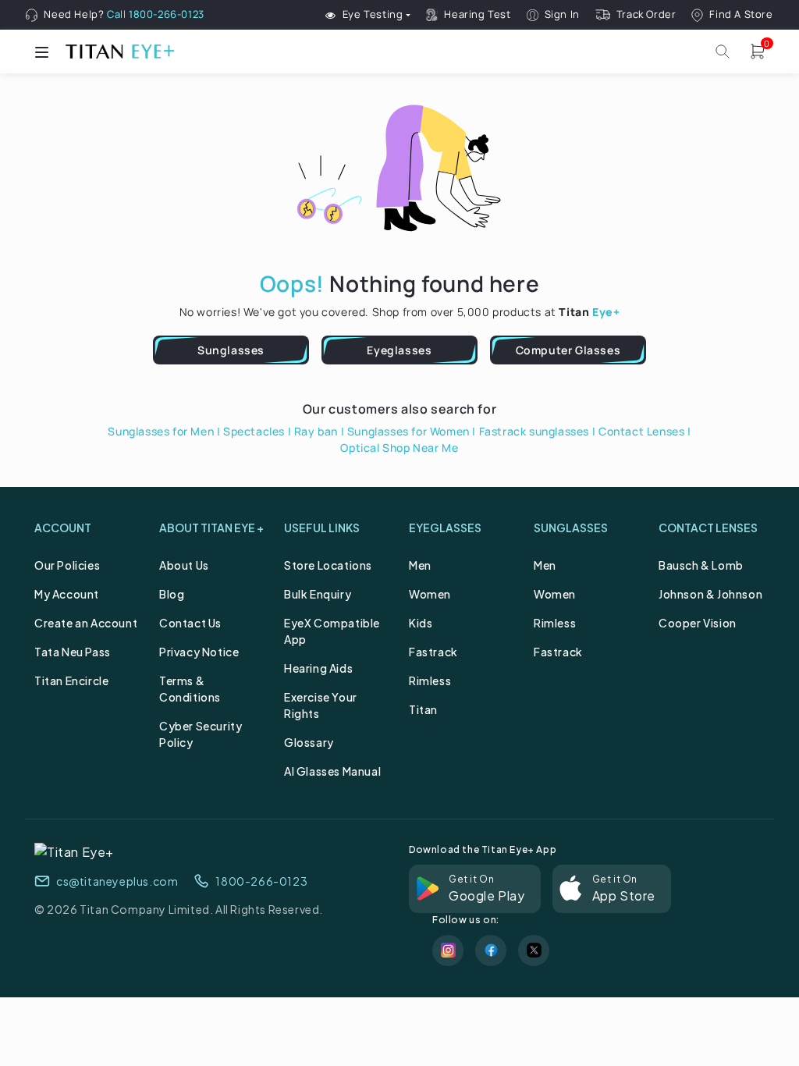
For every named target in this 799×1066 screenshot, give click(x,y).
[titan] (119, 51)
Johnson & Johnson (710, 594)
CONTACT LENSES (708, 528)
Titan (423, 709)
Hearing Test (477, 14)
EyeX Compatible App (332, 631)
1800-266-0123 (261, 881)
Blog (171, 594)
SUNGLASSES (571, 528)
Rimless (430, 680)
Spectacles (254, 431)
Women (430, 594)
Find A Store (740, 14)
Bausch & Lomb (701, 565)
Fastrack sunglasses (534, 431)
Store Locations (328, 565)
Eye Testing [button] (373, 14)
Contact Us (190, 623)
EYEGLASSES (445, 528)
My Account (66, 594)
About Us (184, 565)
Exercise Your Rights (320, 705)
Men (420, 565)
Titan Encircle (71, 680)
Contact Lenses (641, 431)
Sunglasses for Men (161, 431)
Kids (420, 623)
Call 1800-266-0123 (155, 14)
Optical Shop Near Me (399, 447)
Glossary (309, 742)
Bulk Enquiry (317, 594)
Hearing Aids (318, 668)
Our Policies (67, 565)
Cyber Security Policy (200, 734)
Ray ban (316, 431)
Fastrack (433, 652)
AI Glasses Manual (332, 771)
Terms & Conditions (190, 688)
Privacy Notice (199, 652)
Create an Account (85, 623)
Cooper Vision (698, 623)
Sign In (562, 14)
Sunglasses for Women (408, 431)
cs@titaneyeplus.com (117, 881)
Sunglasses (231, 350)
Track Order (646, 14)
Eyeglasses (399, 350)
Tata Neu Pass (72, 652)
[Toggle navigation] (41, 51)
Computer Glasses (568, 350)
